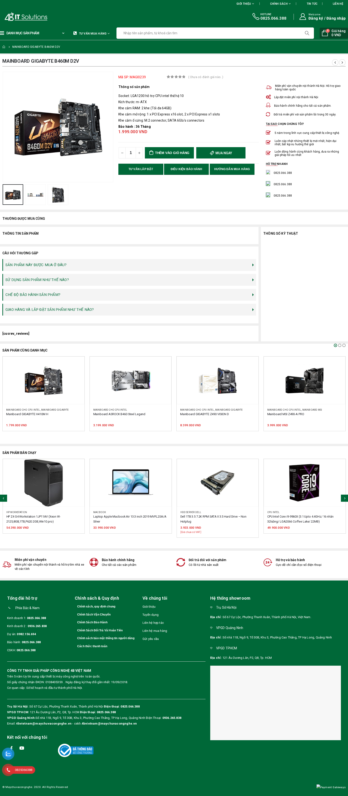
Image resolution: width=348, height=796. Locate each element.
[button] (335, 345)
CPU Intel (186, 512)
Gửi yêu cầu (151, 639)
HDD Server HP (276, 512)
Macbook (12, 512)
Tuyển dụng (151, 614)
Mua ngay (223, 153)
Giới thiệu (149, 606)
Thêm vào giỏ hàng (172, 153)
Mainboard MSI (225, 410)
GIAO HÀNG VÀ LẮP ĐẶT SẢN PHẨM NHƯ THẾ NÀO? (49, 310)
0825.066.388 (36, 618)
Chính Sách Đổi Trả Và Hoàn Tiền (100, 630)
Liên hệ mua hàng (155, 631)
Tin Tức (312, 3)
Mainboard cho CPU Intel (23, 410)
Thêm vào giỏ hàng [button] (76, 364)
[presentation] (3, 127)
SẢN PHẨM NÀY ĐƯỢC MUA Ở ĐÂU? (36, 265)
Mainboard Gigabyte (142, 410)
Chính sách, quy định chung (96, 606)
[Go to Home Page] (4, 47)
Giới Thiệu (243, 3)
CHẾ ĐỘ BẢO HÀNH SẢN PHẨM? (32, 295)
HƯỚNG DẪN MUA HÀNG (232, 169)
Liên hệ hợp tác (153, 622)
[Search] (307, 33)
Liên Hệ (338, 3)
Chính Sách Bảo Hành (92, 622)
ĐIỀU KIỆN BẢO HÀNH (186, 169)
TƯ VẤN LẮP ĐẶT (141, 169)
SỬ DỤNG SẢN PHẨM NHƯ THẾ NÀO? (37, 280)
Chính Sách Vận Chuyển (94, 614)
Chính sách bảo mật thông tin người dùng (105, 638)
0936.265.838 (37, 626)
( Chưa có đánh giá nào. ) (205, 77)
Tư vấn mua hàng (93, 33)
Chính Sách (279, 3)
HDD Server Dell (103, 512)
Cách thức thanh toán (92, 646)
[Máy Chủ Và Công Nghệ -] (11, 16)
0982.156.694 (26, 634)
